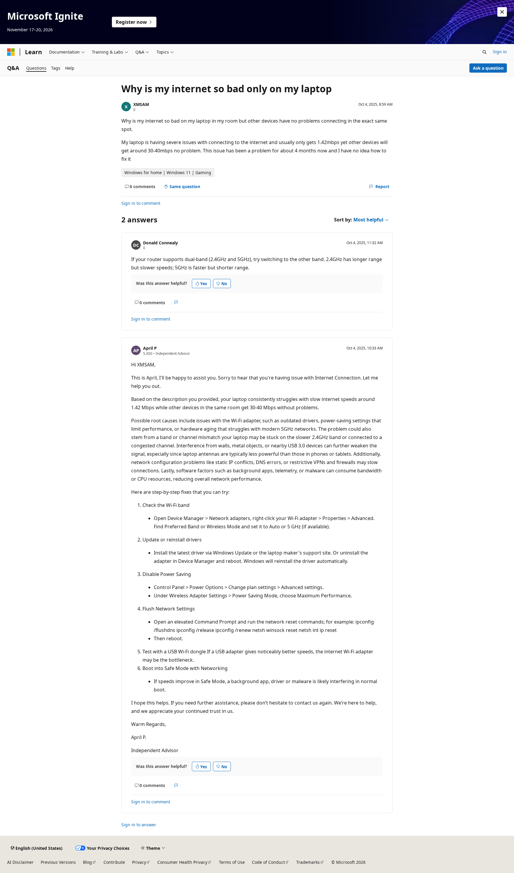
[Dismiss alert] (502, 12)
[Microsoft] (11, 52)
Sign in (500, 51)
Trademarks (308, 862)
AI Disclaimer (20, 862)
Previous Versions (58, 862)
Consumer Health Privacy (182, 862)
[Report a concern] (176, 302)
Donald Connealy (160, 243)
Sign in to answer (138, 824)
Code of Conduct (268, 862)
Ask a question (488, 68)
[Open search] (485, 52)
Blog (87, 862)
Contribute (114, 862)
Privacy (139, 862)
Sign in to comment (140, 203)
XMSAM (141, 104)
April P (150, 348)
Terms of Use (232, 862)
